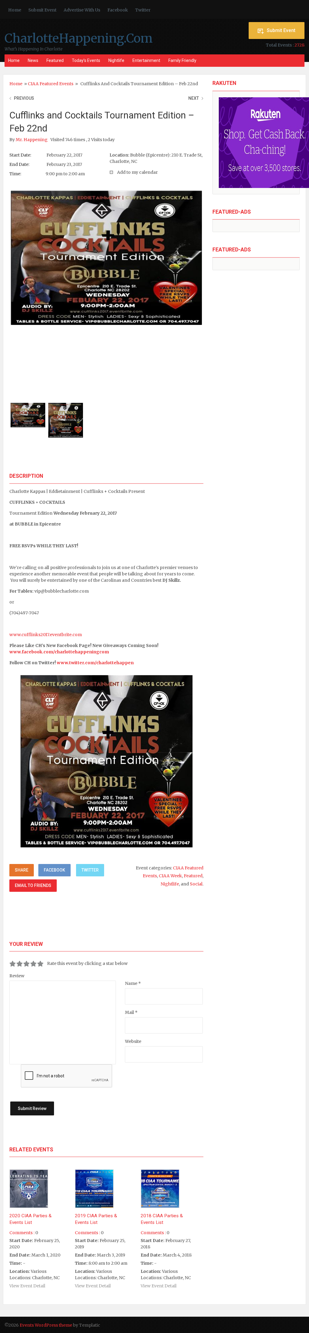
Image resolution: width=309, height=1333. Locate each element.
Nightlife (116, 60)
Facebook (117, 10)
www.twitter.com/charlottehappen (95, 662)
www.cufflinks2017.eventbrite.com (45, 634)
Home (14, 10)
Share (21, 870)
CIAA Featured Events (50, 83)
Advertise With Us (82, 10)
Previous (24, 98)
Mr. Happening (32, 139)
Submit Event (42, 10)
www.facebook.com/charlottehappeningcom (59, 652)
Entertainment (146, 60)
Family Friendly (182, 60)
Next (193, 98)
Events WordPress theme (46, 1325)
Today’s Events (86, 60)
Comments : (21, 1232)
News (33, 60)
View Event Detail (27, 1286)
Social (196, 884)
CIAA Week (170, 875)
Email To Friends (33, 885)
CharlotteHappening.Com (79, 38)
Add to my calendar (137, 172)
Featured (55, 60)
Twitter (143, 10)
